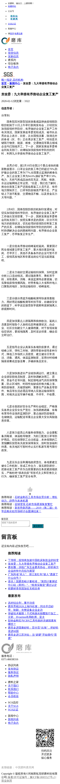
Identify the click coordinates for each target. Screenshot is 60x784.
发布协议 (13, 668)
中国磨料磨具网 (24, 767)
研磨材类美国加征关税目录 (24, 588)
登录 (12, 33)
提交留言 (38, 526)
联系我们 (13, 689)
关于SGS (13, 706)
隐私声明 (13, 675)
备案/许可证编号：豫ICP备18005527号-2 (31, 777)
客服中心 (12, 28)
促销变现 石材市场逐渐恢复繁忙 (34, 504)
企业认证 (12, 24)
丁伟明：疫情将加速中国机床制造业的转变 (33, 560)
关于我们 (13, 685)
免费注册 (18, 33)
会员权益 (13, 696)
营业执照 (6, 780)
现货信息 (13, 52)
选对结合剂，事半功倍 (21, 602)
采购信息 (13, 56)
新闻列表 (13, 719)
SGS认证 (13, 709)
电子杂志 (13, 67)
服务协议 (13, 672)
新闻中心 (15, 83)
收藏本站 (12, 6)
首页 (10, 49)
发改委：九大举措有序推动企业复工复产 (32, 563)
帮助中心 (13, 692)
